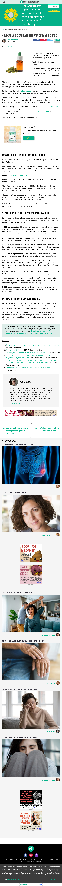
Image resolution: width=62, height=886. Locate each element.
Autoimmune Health (12, 40)
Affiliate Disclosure (37, 859)
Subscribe (38, 861)
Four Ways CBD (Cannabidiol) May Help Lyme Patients (26, 353)
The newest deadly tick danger (20, 175)
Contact (4, 859)
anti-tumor (55, 107)
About (22, 861)
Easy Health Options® (13, 879)
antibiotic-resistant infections (38, 111)
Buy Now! (28, 138)
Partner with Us (30, 861)
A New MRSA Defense (14, 350)
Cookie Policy (24, 859)
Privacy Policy (13, 859)
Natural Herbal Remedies (12, 47)
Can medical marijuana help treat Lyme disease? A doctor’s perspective (32, 345)
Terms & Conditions (53, 859)
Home (3, 29)
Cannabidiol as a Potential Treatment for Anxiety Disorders (28, 368)
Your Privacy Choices (33, 884)
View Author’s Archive (16, 404)
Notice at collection (23, 884)
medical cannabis (25, 91)
